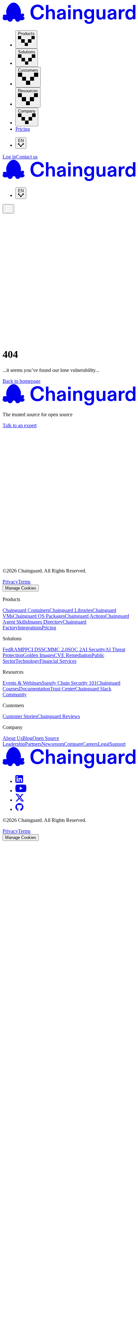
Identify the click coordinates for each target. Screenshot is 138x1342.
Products (13, 213)
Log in (9, 156)
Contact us (27, 156)
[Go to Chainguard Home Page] (69, 22)
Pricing (22, 129)
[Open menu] (8, 208)
